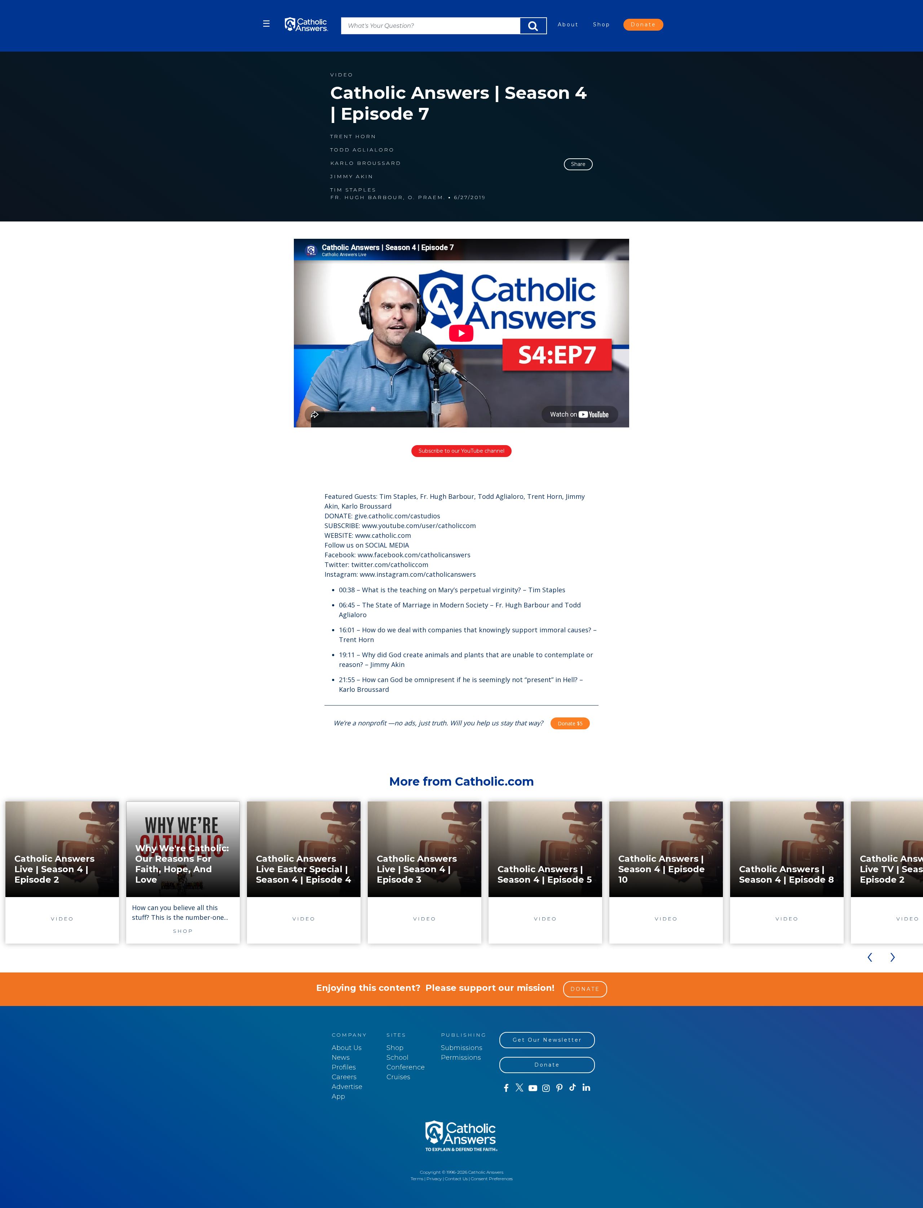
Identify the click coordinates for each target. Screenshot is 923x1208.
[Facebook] (506, 1088)
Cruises (398, 1077)
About (568, 24)
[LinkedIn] (586, 1088)
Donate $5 (570, 723)
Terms (417, 1178)
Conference (406, 1067)
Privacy (434, 1178)
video (341, 75)
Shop (601, 24)
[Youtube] (532, 1088)
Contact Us (456, 1178)
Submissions (461, 1048)
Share (578, 164)
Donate (643, 24)
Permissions (461, 1058)
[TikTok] (572, 1088)
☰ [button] (266, 23)
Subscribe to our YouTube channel (461, 451)
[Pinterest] (559, 1088)
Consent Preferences (492, 1178)
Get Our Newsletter (547, 1040)
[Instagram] (546, 1088)
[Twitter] (519, 1088)
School (397, 1058)
